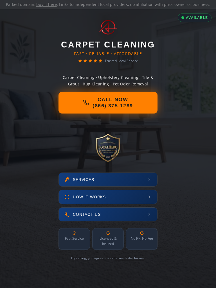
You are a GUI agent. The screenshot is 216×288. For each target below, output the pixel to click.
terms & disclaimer (129, 258)
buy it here (46, 4)
